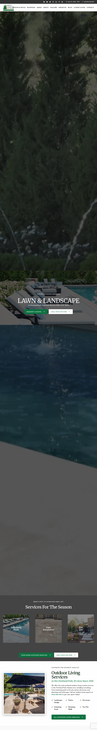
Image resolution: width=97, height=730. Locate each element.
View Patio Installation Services (48, 615)
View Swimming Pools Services (16, 615)
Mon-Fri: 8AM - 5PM (73, 1)
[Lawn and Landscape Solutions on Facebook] (44, 1)
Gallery (53, 7)
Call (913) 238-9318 (88, 1)
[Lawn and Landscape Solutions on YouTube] (47, 1)
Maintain (31, 7)
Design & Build (19, 7)
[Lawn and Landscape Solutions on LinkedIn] (56, 1)
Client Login (79, 7)
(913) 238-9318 (57, 694)
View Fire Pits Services (81, 615)
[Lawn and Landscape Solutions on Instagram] (53, 1)
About (46, 7)
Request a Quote (34, 312)
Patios (70, 700)
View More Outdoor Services (34, 655)
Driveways (86, 700)
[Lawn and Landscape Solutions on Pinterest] (59, 1)
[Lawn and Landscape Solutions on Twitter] (50, 1)
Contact (90, 7)
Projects (62, 7)
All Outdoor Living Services (67, 717)
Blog (70, 7)
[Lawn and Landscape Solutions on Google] (62, 1)
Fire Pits (86, 707)
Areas (39, 7)
